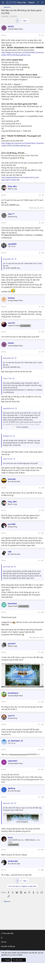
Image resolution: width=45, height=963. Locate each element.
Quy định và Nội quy (8, 946)
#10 (42, 533)
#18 (42, 797)
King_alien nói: (8, 259)
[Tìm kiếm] (42, 2)
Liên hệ (3, 942)
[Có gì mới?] (38, 2)
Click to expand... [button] (22, 427)
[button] (22, 937)
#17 (42, 769)
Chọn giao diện (8, 933)
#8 (43, 488)
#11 (42, 560)
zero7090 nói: (8, 567)
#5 (43, 307)
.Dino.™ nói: (7, 378)
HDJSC (6, 16)
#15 (42, 724)
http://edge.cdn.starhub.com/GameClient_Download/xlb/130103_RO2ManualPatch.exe (22, 53)
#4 (43, 253)
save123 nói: (8, 459)
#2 (43, 195)
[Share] (39, 35)
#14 (42, 702)
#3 (43, 223)
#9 (43, 510)
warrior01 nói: (8, 803)
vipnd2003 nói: (8, 408)
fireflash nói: (7, 436)
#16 (42, 749)
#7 (43, 352)
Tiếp (24, 20)
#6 (43, 331)
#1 (43, 35)
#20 (42, 870)
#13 (42, 652)
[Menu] (2, 2)
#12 (42, 612)
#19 (42, 849)
